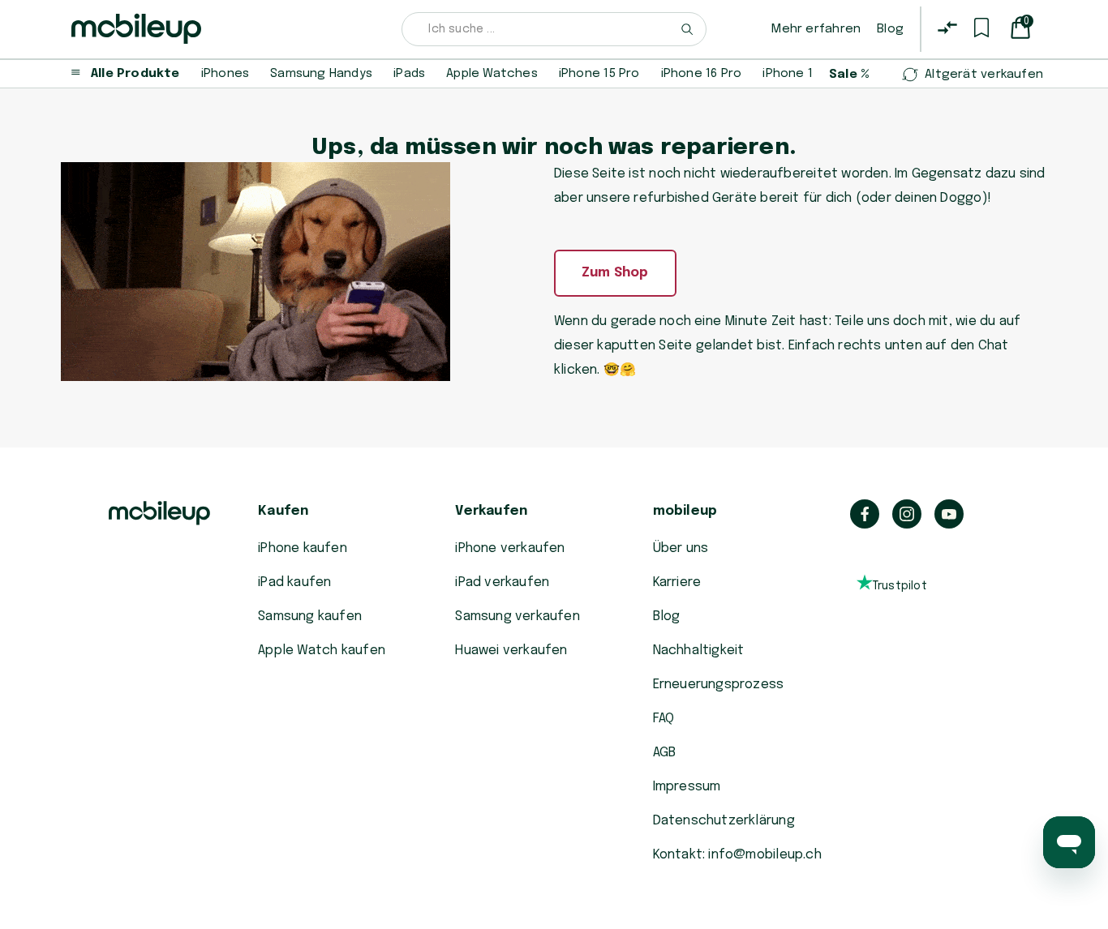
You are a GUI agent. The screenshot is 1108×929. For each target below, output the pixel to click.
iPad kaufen (294, 582)
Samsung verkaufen (517, 616)
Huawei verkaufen (511, 650)
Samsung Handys (321, 73)
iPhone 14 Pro (803, 73)
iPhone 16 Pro (701, 73)
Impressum (687, 787)
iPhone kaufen (302, 548)
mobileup (685, 511)
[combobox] (554, 29)
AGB (664, 753)
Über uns (681, 548)
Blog (890, 29)
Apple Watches (492, 73)
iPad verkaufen (502, 582)
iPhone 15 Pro (599, 73)
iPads (409, 73)
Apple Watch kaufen (321, 650)
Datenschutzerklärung (724, 821)
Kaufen (283, 511)
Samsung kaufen (310, 616)
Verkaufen (491, 511)
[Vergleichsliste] (947, 27)
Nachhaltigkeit (699, 650)
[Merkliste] (981, 27)
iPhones (225, 73)
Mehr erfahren (816, 29)
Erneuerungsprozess (718, 684)
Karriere (677, 582)
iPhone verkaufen (510, 548)
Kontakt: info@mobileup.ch (737, 855)
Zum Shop (615, 273)
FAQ (664, 719)
